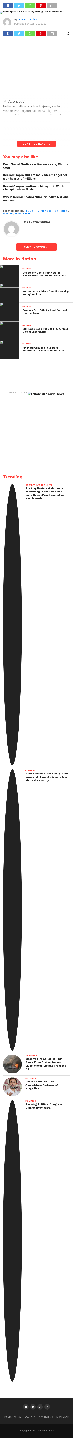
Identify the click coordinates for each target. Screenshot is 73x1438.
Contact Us (46, 1417)
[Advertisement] (36, 69)
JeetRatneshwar (29, 19)
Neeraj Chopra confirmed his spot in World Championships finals (34, 187)
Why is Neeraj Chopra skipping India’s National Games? (36, 198)
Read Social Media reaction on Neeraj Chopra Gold (35, 165)
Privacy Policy (12, 1417)
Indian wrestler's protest (52, 211)
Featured (30, 211)
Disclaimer (62, 1417)
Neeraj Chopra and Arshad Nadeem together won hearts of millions (35, 176)
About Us (30, 1417)
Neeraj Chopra (23, 213)
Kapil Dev (8, 213)
